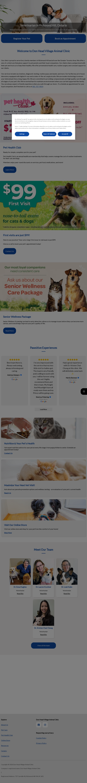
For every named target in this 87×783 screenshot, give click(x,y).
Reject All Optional (49, 134)
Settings (22, 134)
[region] (43, 127)
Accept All (65, 134)
